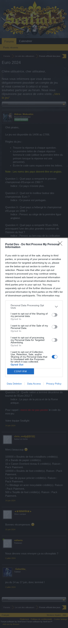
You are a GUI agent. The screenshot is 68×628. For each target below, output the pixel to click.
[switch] (54, 315)
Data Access (34, 383)
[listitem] (34, 306)
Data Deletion (14, 383)
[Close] (61, 244)
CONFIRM (20, 371)
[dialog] (34, 314)
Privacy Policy (53, 383)
